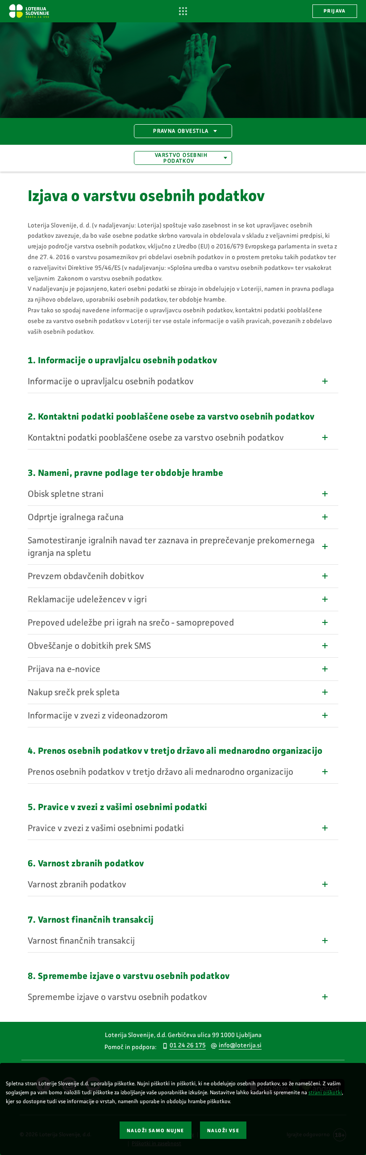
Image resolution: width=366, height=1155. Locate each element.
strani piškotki (325, 1092)
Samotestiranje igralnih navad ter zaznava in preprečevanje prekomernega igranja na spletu (171, 546)
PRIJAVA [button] (335, 11)
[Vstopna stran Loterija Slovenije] (29, 11)
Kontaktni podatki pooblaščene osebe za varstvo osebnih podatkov (156, 437)
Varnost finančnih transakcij (81, 940)
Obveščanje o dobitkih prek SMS (89, 645)
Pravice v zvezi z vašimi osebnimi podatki (106, 828)
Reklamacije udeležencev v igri (87, 599)
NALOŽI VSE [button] (223, 1130)
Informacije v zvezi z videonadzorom (98, 715)
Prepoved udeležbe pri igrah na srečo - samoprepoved (131, 622)
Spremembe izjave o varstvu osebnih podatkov (117, 997)
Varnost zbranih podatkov (77, 884)
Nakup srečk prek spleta (74, 692)
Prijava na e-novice (64, 669)
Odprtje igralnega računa (76, 517)
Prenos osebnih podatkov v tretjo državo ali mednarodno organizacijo (160, 771)
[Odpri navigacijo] (183, 11)
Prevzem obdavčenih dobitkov (86, 576)
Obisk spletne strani (66, 494)
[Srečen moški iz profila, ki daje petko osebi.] (183, 70)
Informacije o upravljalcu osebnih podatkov (111, 381)
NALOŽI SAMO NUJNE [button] (155, 1130)
